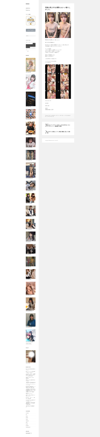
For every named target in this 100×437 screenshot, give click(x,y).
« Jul (27, 51)
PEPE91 (27, 4)
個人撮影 (68, 115)
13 (30, 46)
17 (26, 47)
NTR (50, 116)
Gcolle (27, 419)
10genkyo (27, 420)
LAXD (48, 116)
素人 (66, 115)
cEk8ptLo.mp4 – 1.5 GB (49, 109)
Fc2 (26, 414)
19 (29, 47)
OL (47, 116)
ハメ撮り (60, 115)
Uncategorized (28, 427)
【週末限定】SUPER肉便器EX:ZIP (30, 382)
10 (26, 46)
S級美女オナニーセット (29, 393)
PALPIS (27, 417)
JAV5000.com (53, 115)
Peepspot (27, 425)
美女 (62, 115)
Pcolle (27, 416)
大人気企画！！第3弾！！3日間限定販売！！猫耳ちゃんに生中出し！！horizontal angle (30, 375)
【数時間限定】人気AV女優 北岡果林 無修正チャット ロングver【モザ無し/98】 (30, 403)
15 (33, 46)
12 (29, 46)
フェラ (64, 115)
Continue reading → (29, 343)
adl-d (26, 422)
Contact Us (56, 140)
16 (34, 46)
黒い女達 (52, 116)
